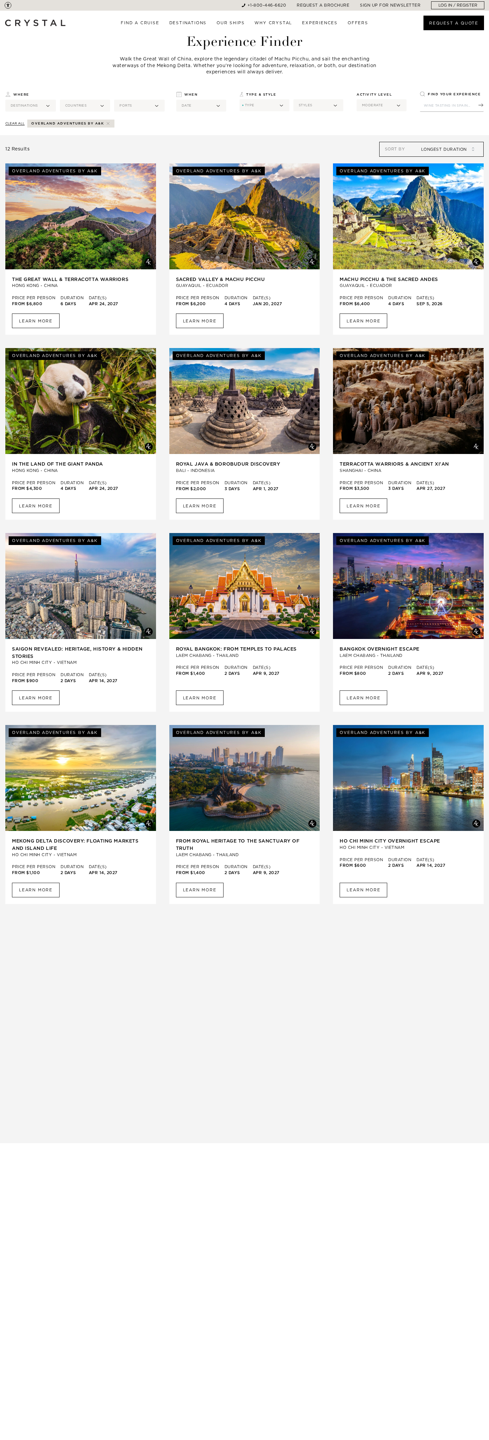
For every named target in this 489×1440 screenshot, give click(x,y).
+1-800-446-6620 (266, 5)
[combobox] (441, 149)
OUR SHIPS (230, 22)
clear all (15, 123)
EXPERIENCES (320, 22)
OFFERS (358, 22)
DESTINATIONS (188, 22)
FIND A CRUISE (140, 22)
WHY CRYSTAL (273, 22)
